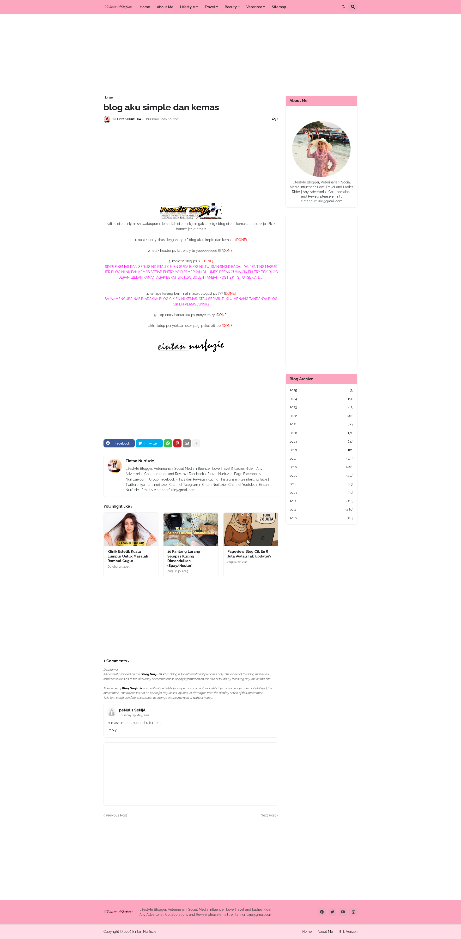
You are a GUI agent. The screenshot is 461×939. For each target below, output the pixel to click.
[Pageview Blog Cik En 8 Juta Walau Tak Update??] (251, 529)
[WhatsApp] (168, 443)
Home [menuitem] (145, 7)
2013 (321, 492)
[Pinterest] (177, 443)
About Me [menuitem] (165, 7)
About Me (325, 931)
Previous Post (116, 815)
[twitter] (332, 912)
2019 (321, 441)
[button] (343, 7)
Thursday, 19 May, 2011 (134, 715)
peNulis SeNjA (132, 710)
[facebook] (322, 912)
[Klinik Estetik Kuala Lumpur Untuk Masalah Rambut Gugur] (131, 529)
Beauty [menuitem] (231, 7)
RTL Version (348, 931)
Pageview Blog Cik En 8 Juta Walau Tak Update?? (249, 553)
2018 (321, 450)
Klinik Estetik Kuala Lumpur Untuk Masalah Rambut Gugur (128, 556)
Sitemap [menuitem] (279, 7)
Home (108, 97)
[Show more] (196, 443)
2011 (321, 509)
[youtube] (343, 912)
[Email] (187, 443)
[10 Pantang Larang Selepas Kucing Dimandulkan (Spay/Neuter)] (191, 529)
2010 (321, 518)
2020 (321, 433)
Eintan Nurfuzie (140, 461)
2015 (321, 475)
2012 (321, 501)
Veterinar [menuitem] (254, 7)
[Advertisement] (230, 54)
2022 (321, 416)
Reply (112, 730)
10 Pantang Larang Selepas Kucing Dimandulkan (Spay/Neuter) (183, 558)
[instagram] (353, 912)
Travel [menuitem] (210, 7)
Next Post (268, 815)
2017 (321, 458)
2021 (321, 424)
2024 (321, 399)
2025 (321, 390)
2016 (321, 467)
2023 (321, 407)
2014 (321, 484)
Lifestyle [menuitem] (187, 7)
